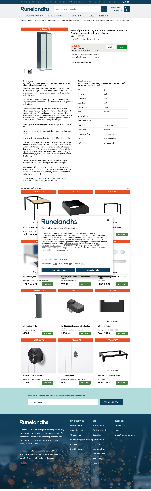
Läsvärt (96, 463)
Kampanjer (103, 16)
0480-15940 (120, 425)
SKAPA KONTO (116, 8)
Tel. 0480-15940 (126, 2)
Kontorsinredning (55, 16)
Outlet (92, 16)
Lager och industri (33, 16)
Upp (128, 188)
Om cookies (75, 435)
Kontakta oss (76, 425)
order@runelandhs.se (125, 435)
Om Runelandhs (100, 430)
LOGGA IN (118, 10)
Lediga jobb (98, 449)
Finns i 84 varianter (83, 62)
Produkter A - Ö (77, 16)
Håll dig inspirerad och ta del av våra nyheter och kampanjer (56, 396)
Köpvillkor (97, 435)
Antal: (110, 47)
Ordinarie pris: (77, 48)
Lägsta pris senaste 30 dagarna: (82, 50)
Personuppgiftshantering (82, 439)
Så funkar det (76, 430)
